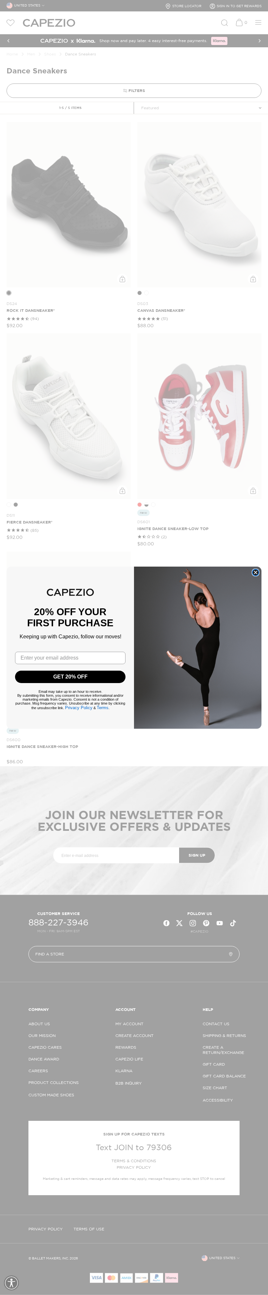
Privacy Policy (78, 707)
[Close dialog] (255, 572)
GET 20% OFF (70, 676)
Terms (103, 707)
